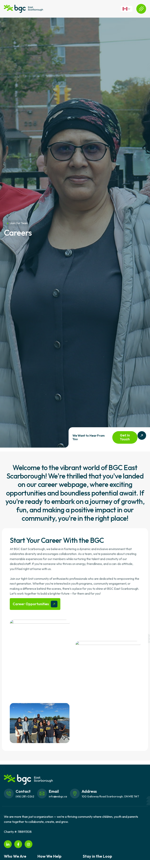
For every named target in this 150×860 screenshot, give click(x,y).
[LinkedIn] (8, 844)
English (128, 9)
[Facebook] (18, 844)
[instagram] (28, 844)
